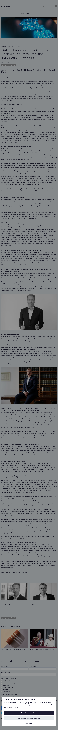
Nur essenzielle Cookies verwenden (29, 718)
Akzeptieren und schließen (29, 713)
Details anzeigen (29, 723)
